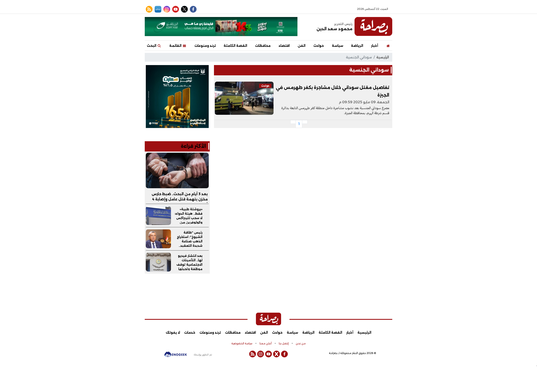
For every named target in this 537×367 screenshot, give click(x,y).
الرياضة (357, 46)
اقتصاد (284, 46)
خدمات (189, 332)
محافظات (263, 46)
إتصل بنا (284, 343)
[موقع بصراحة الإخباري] (373, 26)
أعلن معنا (265, 343)
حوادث (318, 46)
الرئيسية (382, 57)
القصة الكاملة (235, 46)
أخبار (374, 46)
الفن (301, 46)
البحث (152, 46)
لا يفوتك (173, 332)
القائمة (175, 46)
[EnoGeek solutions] (175, 356)
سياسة (337, 46)
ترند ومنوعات (205, 46)
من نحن (301, 343)
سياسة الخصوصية (241, 343)
